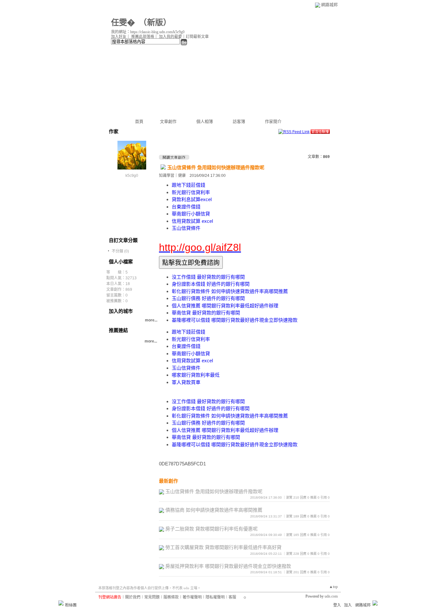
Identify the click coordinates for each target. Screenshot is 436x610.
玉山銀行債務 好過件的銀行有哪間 (208, 298)
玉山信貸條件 (186, 228)
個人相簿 (204, 121)
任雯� (123, 22)
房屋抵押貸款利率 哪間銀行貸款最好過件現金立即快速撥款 (228, 566)
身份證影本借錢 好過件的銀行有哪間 (211, 284)
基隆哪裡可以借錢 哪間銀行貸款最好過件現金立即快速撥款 (234, 320)
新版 (155, 22)
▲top (333, 586)
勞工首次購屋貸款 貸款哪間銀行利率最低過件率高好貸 (223, 547)
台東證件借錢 (186, 206)
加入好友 (118, 36)
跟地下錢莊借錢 (188, 185)
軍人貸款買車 (186, 382)
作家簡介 (273, 121)
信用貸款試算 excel (192, 221)
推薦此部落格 (142, 36)
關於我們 (132, 597)
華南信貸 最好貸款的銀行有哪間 (206, 312)
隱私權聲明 (215, 597)
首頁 (139, 121)
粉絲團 (71, 605)
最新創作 (168, 481)
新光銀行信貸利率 (191, 192)
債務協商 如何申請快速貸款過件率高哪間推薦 (213, 510)
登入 (337, 605)
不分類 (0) (120, 251)
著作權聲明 (192, 597)
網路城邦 (329, 4)
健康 (182, 175)
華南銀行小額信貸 (191, 213)
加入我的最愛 (170, 36)
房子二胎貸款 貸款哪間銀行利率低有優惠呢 (211, 528)
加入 (348, 605)
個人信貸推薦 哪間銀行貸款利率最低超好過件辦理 (225, 305)
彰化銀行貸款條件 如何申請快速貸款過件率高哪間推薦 (230, 291)
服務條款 (171, 597)
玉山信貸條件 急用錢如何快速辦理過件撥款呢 (215, 167)
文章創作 (168, 121)
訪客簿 (239, 121)
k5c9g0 (131, 175)
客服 (232, 597)
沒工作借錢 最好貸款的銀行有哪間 (208, 277)
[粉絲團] (61, 603)
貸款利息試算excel (192, 199)
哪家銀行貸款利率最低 (196, 375)
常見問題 (152, 597)
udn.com (331, 596)
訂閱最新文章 (197, 36)
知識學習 (166, 175)
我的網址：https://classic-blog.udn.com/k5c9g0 (147, 32)
